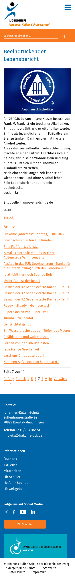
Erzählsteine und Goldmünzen (26, 337)
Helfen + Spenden (17, 483)
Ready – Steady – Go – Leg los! (26, 306)
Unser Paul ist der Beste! (22, 281)
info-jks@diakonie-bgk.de (23, 435)
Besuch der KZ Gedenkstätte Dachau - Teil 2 (36, 293)
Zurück (8, 217)
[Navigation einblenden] (67, 9)
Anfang (9, 379)
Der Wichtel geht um (19, 324)
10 (50, 379)
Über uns (10, 459)
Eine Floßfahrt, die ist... (21, 247)
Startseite (49, 568)
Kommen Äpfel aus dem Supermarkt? (31, 362)
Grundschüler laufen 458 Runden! (29, 240)
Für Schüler (12, 477)
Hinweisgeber (14, 489)
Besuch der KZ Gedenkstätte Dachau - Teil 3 (36, 287)
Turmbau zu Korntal (18, 318)
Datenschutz (17, 572)
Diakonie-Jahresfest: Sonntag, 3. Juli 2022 (34, 234)
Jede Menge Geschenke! (21, 349)
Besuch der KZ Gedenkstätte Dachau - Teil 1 (36, 299)
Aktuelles (10, 465)
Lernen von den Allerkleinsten (26, 343)
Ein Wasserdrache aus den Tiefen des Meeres (37, 331)
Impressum (39, 572)
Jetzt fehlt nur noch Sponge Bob (28, 275)
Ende (7, 383)
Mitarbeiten (12, 471)
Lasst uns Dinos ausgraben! (24, 356)
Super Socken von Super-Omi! (26, 312)
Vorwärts (60, 379)
